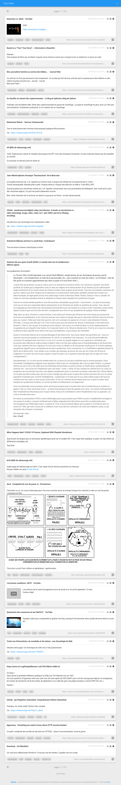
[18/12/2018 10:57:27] (112, 759)
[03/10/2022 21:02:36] (112, 63)
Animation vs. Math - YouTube (19, 19)
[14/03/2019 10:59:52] (112, 658)
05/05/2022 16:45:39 (96, 122)
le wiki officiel (32, 469)
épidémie (39, 452)
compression (12, 233)
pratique (35, 476)
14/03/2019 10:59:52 (96, 641)
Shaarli (13, 782)
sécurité (48, 575)
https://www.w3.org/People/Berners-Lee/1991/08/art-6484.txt (33, 666)
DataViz (19, 64)
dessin (15, 575)
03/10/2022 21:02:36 (96, 48)
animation (19, 40)
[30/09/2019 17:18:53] (112, 574)
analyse (10, 64)
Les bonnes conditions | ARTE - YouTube (24, 583)
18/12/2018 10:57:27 (96, 746)
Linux (28, 476)
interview (26, 202)
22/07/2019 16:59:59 (96, 583)
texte (48, 424)
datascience (12, 254)
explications (12, 139)
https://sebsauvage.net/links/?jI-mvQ (26, 132)
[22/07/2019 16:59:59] (112, 603)
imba (27, 40)
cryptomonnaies (23, 114)
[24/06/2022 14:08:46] (112, 113)
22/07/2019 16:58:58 (96, 612)
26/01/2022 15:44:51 (96, 147)
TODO (43, 476)
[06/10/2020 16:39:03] (112, 424)
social (21, 604)
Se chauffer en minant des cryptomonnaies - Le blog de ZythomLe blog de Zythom (41, 98)
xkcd (56, 575)
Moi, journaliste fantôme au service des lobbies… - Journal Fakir (34, 72)
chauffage (11, 114)
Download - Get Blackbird (17, 746)
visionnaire (57, 424)
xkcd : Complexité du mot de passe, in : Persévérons (29, 484)
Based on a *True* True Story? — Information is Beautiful (31, 48)
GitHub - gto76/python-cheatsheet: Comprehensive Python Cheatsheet (37, 700)
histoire (23, 424)
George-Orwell (13, 424)
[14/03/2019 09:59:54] (112, 691)
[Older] (8, 11)
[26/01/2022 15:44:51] (112, 167)
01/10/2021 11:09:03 (96, 175)
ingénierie (35, 114)
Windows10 (46, 759)
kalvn (108, 782)
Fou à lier (9, 3)
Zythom (44, 114)
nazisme (32, 424)
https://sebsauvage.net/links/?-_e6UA (27, 710)
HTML (18, 692)
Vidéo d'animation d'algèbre (34, 29)
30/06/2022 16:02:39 (96, 72)
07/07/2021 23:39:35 (96, 210)
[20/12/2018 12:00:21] (112, 738)
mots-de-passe (37, 575)
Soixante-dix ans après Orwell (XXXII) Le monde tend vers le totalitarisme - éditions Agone (38, 263)
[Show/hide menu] (117, 3)
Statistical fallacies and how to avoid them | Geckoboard (31, 241)
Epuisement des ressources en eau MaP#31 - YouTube (29, 612)
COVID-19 (11, 452)
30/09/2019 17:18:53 (96, 484)
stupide (27, 167)
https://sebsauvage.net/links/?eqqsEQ (27, 226)
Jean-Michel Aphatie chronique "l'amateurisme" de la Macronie (33, 175)
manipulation (31, 90)
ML (27, 254)
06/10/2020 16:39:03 (96, 262)
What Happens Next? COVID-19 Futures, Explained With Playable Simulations (39, 432)
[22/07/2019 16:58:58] (112, 633)
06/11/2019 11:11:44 (96, 460)
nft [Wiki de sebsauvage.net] (19, 147)
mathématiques (37, 40)
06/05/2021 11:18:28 (96, 241)
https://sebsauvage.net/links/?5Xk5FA (27, 651)
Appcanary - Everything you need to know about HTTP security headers (37, 725)
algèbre (10, 40)
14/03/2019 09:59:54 (96, 666)
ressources (17, 633)
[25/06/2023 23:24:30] (112, 39)
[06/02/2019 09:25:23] (112, 716)
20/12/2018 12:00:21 (96, 725)
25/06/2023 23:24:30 (96, 19)
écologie (42, 633)
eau (9, 633)
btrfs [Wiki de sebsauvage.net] (19, 460)
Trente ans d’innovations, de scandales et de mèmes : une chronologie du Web (39, 641)
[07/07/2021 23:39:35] (112, 232)
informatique (24, 233)
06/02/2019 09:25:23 (96, 700)
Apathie (10, 202)
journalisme (12, 90)
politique (40, 424)
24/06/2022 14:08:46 (96, 98)
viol (45, 202)
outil (21, 759)
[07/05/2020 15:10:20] (112, 452)
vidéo (48, 40)
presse (41, 90)
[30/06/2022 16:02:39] (112, 90)
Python (39, 717)
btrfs (9, 476)
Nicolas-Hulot (36, 202)
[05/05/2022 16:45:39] (112, 139)
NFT (20, 167)
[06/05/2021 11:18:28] (112, 253)
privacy (38, 738)
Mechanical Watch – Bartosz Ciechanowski (25, 122)
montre (28, 139)
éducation (36, 604)
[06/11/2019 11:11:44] (112, 475)
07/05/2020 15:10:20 (96, 432)
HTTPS (10, 738)
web (17, 658)
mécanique (37, 139)
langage (22, 717)
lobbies (21, 90)
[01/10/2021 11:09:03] (112, 202)
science (47, 139)
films (26, 64)
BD (9, 575)
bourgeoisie (12, 604)
